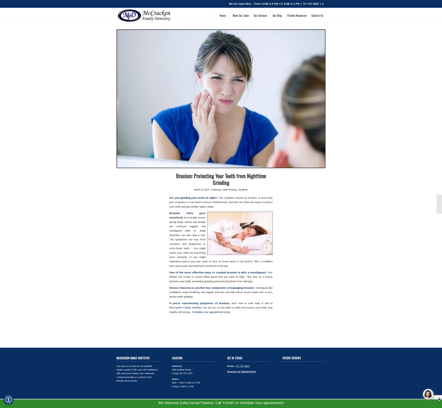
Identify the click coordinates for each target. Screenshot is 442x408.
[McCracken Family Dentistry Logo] (144, 15)
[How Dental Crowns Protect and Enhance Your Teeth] (439, 204)
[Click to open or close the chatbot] (428, 394)
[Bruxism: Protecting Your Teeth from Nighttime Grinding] (221, 98)
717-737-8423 (242, 366)
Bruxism (218, 190)
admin (245, 190)
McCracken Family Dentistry (185, 307)
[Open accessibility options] (8, 400)
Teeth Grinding (230, 190)
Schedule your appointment (207, 312)
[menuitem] (222, 15)
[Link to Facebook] (322, 4)
